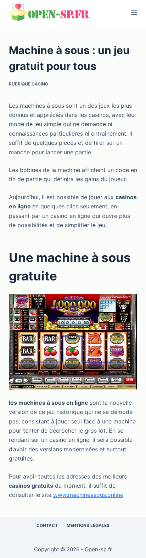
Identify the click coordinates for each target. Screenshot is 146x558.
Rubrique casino (28, 84)
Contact (47, 525)
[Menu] (134, 12)
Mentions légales (88, 525)
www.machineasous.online (88, 494)
